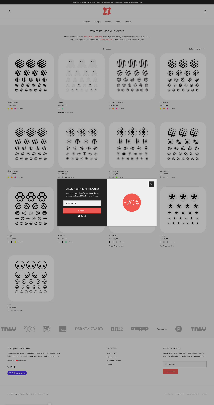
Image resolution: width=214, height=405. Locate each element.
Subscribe (82, 211)
